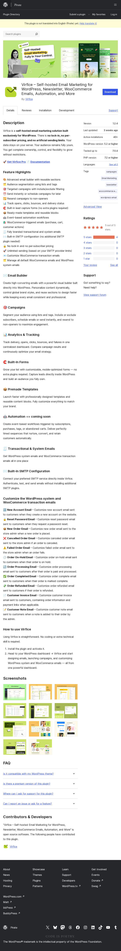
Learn (65, 869)
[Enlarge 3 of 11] (73, 688)
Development (66, 110)
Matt (7, 902)
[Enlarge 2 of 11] (47, 688)
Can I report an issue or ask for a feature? (27, 803)
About (6, 869)
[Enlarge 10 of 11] (22, 743)
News (6, 874)
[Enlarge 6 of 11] (73, 707)
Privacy (7, 886)
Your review (90, 265)
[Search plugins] (36, 34)
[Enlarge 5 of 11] (47, 707)
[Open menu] (116, 4)
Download (110, 92)
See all (114, 265)
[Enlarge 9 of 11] (73, 725)
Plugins (37, 880)
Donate (97, 880)
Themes (37, 874)
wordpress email (109, 197)
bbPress (9, 907)
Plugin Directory (11, 14)
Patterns (38, 886)
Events (96, 874)
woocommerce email (108, 191)
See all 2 (113, 164)
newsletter (112, 184)
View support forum (95, 294)
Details (10, 110)
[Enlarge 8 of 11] (47, 725)
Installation (45, 110)
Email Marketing (109, 178)
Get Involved (99, 869)
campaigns (111, 172)
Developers (68, 880)
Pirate (14, 927)
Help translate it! (88, 23)
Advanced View (93, 206)
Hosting (7, 880)
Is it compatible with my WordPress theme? (28, 773)
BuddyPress (11, 913)
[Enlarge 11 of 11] (47, 743)
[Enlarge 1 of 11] (22, 688)
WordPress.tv (71, 886)
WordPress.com (14, 896)
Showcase (39, 869)
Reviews (27, 110)
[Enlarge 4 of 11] (22, 707)
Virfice (29, 99)
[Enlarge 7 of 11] (22, 725)
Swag (96, 886)
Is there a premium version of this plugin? (26, 783)
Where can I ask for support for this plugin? (28, 793)
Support (113, 110)
